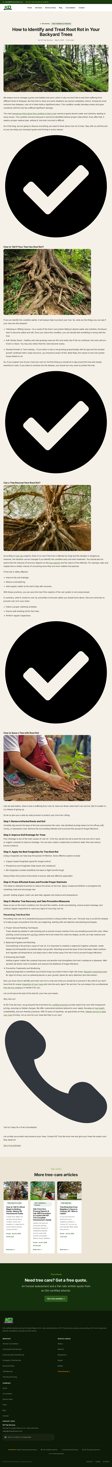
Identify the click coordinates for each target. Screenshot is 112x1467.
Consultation (70, 8)
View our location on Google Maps (17, 1437)
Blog (60, 8)
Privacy (90, 1461)
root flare (34, 934)
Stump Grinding (8, 1366)
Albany (60, 1344)
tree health (99, 1008)
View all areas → (64, 1371)
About (5, 1388)
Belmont (61, 1349)
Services (38, 8)
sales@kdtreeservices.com (14, 2)
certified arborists (60, 1005)
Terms (97, 1461)
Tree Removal (7, 1371)
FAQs (5, 1405)
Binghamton (62, 1355)
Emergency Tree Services (12, 1360)
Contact (82, 8)
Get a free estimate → (56, 1299)
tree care (20, 556)
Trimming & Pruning (10, 1377)
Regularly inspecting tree (95, 971)
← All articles (45, 24)
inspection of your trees (32, 984)
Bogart (60, 1360)
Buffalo (60, 1366)
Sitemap (106, 1461)
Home (29, 8)
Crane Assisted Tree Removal (13, 1355)
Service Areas (50, 8)
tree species (54, 563)
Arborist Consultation (10, 1344)
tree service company (13, 987)
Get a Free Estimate (12, 1145)
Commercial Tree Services (12, 1349)
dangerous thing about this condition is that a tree (34, 113)
